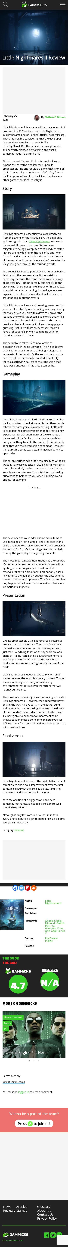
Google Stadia (53, 921)
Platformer (51, 938)
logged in (23, 1092)
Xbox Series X (55, 932)
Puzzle (49, 941)
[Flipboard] (27, 888)
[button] (6, 6)
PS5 (53, 926)
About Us (44, 1210)
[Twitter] (21, 888)
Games (22, 1210)
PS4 (47, 926)
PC (5, 1029)
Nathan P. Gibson (55, 117)
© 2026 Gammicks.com (12, 1240)
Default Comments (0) (14, 1081)
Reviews (19, 830)
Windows (50, 928)
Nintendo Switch (55, 923)
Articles (21, 1207)
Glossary (43, 1207)
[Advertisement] (34, 90)
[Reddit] (34, 888)
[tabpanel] (34, 1034)
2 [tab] (34, 1060)
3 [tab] (38, 1060)
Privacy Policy (47, 1218)
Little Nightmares (39, 241)
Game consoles (13, 1017)
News (7, 1023)
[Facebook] (15, 888)
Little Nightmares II (53, 902)
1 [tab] (29, 1060)
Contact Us (45, 1214)
